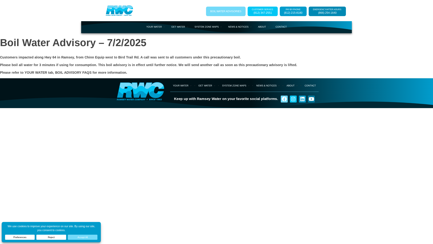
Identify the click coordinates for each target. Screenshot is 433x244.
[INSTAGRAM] (293, 99)
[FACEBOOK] (284, 99)
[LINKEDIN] (302, 99)
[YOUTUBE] (311, 99)
